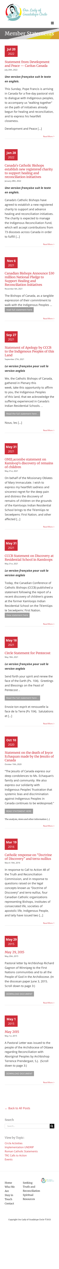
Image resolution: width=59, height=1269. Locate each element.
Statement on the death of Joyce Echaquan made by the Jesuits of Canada (29, 756)
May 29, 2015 (14, 952)
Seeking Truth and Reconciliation (29, 1186)
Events (9, 1159)
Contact (9, 1203)
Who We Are (10, 1189)
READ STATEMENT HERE (18, 811)
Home (8, 1182)
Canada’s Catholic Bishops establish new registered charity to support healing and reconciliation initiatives (29, 171)
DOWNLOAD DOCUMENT (19, 993)
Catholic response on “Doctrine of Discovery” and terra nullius (28, 857)
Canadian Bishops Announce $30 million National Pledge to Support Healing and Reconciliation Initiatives (29, 279)
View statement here (17, 615)
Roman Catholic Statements (21, 1151)
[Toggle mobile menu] (52, 23)
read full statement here (19, 309)
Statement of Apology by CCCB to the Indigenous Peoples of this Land (29, 351)
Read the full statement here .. (22, 413)
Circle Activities (13, 1143)
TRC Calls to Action (16, 1155)
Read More (48, 136)
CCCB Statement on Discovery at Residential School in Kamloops (29, 558)
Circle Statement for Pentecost (28, 653)
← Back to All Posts (17, 1108)
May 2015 (12, 1032)
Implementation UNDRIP (19, 1147)
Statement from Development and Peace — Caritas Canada (27, 64)
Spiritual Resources (29, 1197)
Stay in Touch (9, 1197)
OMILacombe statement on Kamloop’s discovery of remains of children (29, 463)
